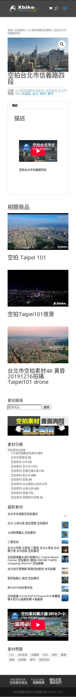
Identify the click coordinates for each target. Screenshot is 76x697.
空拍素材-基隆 (19, 493)
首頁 (10, 30)
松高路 (22, 660)
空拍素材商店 (18, 682)
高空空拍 (44, 660)
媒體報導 (39, 682)
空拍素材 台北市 (56, 91)
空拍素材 (20, 30)
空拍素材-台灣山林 (22, 488)
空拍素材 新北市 (21, 475)
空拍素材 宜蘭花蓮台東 (25, 471)
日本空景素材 (19, 457)
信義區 (26, 94)
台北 (35, 94)
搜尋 (46, 407)
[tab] (38, 105)
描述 (15, 105)
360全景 (22, 655)
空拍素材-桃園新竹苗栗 (25, 497)
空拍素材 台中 (19, 462)
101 (17, 94)
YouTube (37, 679)
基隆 (63, 655)
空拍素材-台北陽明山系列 (26, 484)
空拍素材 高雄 (19, 479)
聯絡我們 (56, 682)
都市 (50, 94)
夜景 (11, 660)
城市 (43, 94)
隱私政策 (55, 679)
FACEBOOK (18, 679)
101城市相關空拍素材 (39, 30)
